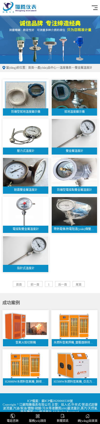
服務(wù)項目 (37, 421)
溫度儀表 (65, 67)
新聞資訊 (62, 421)
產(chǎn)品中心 (46, 67)
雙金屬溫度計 (83, 67)
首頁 (31, 67)
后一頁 (62, 284)
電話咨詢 (12, 421)
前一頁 (35, 284)
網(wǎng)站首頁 (88, 421)
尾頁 (79, 284)
